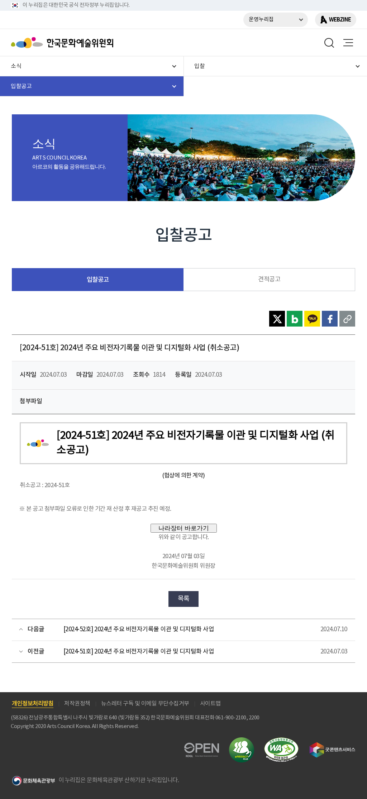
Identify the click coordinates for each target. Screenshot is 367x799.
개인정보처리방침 (32, 703)
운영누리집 (261, 19)
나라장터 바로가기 (183, 528)
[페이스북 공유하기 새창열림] (329, 318)
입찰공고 (98, 280)
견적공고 (269, 279)
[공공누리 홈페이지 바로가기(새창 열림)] (202, 747)
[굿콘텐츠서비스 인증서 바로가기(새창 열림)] (332, 745)
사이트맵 (210, 703)
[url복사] (347, 318)
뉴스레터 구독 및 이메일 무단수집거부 (145, 703)
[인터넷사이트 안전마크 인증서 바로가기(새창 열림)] (241, 741)
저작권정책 (77, 703)
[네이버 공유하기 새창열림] (294, 318)
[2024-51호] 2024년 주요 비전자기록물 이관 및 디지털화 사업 (138, 651)
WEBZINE (340, 19)
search (329, 42)
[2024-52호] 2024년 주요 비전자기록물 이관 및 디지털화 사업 (138, 629)
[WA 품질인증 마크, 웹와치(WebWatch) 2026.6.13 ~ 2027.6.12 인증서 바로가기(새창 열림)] (281, 741)
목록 (184, 599)
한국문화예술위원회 (64, 43)
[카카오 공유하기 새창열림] (312, 318)
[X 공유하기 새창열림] (277, 318)
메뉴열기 (348, 42)
